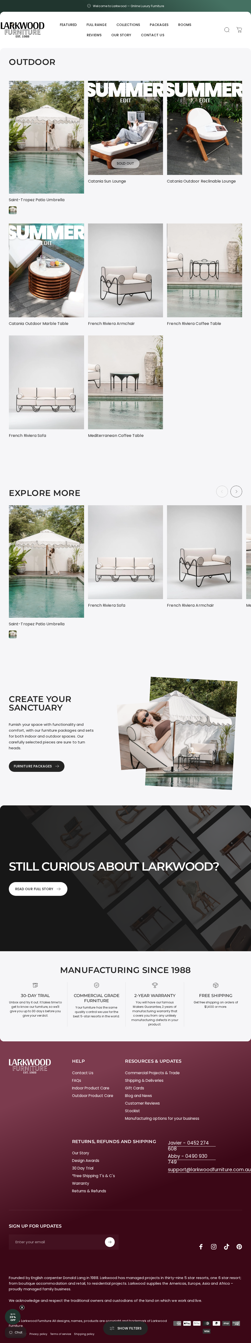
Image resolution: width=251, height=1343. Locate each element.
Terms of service (60, 1334)
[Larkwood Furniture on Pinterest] (239, 1247)
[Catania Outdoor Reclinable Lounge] (204, 128)
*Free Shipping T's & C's (93, 1175)
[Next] (236, 491)
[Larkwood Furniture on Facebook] (201, 1247)
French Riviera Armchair (111, 323)
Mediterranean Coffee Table (116, 435)
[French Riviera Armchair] (125, 270)
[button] (13, 1317)
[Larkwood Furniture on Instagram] (214, 1247)
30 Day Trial (82, 1168)
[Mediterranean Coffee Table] (125, 382)
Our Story (80, 1153)
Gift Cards (134, 1088)
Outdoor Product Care (92, 1095)
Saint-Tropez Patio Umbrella (36, 200)
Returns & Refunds (89, 1191)
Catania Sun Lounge (107, 181)
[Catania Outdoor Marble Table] (46, 270)
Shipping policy (84, 1334)
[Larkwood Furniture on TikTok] (226, 1247)
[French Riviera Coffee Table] (204, 270)
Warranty (80, 1183)
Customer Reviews (142, 1103)
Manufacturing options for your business (162, 1118)
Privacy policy (38, 1334)
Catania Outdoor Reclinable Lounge (201, 181)
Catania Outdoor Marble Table (38, 323)
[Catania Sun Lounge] (125, 128)
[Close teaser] (22, 1307)
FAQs (76, 1080)
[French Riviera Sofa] (46, 382)
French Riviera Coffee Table (194, 323)
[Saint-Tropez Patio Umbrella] (46, 137)
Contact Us (82, 1073)
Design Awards (85, 1160)
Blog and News (138, 1095)
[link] (192, 1146)
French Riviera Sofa (27, 435)
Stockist (132, 1111)
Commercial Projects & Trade (152, 1073)
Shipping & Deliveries (144, 1080)
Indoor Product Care (90, 1088)
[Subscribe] (110, 1242)
